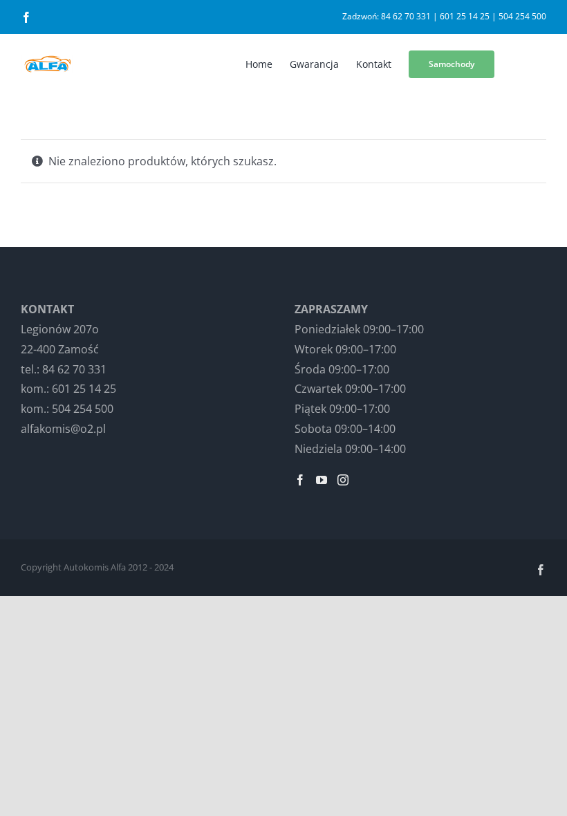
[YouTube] (321, 479)
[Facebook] (300, 479)
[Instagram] (342, 479)
